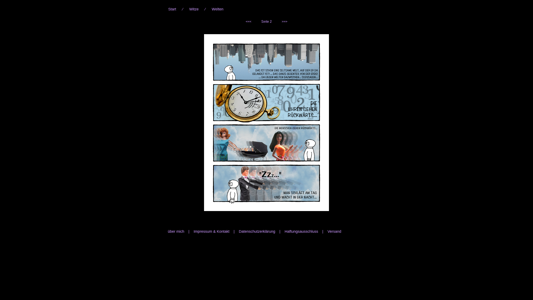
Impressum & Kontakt (211, 231)
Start (172, 9)
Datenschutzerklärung (257, 231)
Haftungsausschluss (301, 231)
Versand (334, 231)
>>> (284, 21)
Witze (194, 9)
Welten (217, 9)
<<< (248, 21)
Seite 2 (266, 21)
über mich (176, 231)
